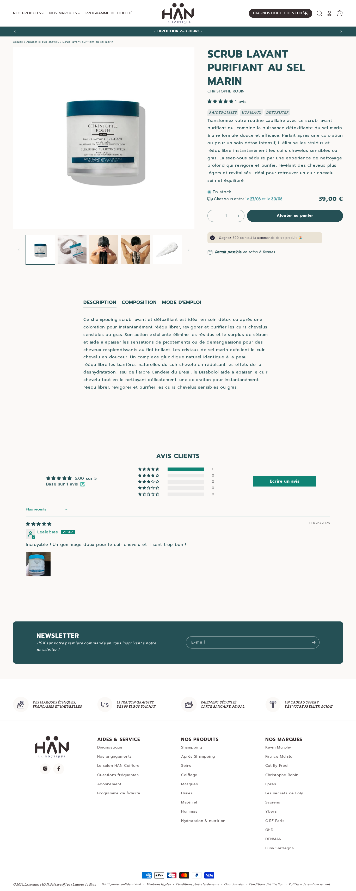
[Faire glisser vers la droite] (188, 250)
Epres (270, 784)
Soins (186, 765)
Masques (189, 784)
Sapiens (272, 802)
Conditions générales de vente (197, 884)
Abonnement (109, 784)
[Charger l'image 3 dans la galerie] (103, 249)
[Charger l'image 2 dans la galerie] (72, 249)
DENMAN (273, 839)
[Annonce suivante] (341, 31)
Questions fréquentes (118, 774)
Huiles (187, 793)
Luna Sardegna (279, 848)
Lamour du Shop (84, 884)
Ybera (271, 811)
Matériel (189, 802)
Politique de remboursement (309, 884)
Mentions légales (158, 884)
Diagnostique (109, 747)
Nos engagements (114, 756)
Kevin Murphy (278, 747)
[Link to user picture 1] (38, 564)
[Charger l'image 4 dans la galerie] (135, 249)
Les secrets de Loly (284, 793)
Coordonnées (233, 884)
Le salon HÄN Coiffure (118, 765)
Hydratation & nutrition (203, 820)
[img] (39, 524)
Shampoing (191, 747)
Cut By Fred (276, 765)
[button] (319, 13)
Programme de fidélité (119, 793)
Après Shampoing (198, 756)
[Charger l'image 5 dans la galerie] (167, 249)
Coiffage (189, 774)
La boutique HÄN (36, 884)
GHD (269, 829)
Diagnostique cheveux (278, 13)
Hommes (189, 811)
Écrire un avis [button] (284, 481)
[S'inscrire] (313, 642)
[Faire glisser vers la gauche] (18, 250)
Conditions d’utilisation (266, 884)
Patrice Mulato (279, 756)
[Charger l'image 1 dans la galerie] (40, 249)
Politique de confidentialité (121, 884)
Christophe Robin (282, 774)
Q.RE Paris (275, 820)
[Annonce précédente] (15, 31)
